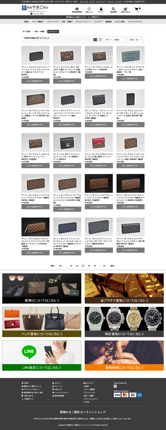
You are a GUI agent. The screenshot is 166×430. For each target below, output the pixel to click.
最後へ (113, 266)
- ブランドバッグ (89, 392)
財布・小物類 (66, 22)
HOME (25, 383)
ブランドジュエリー (82, 22)
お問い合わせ (28, 396)
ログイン (57, 383)
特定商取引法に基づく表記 (33, 392)
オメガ (63, 1)
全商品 (26, 22)
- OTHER (86, 402)
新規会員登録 (59, 396)
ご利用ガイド (95, 17)
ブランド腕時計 (37, 22)
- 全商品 (86, 386)
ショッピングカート (61, 392)
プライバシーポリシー (31, 389)
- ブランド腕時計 (89, 389)
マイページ (58, 386)
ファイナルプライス (135, 22)
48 (89, 266)
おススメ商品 (120, 22)
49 (95, 266)
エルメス (81, 1)
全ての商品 (26, 31)
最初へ (53, 266)
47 (83, 266)
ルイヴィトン (72, 1)
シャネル (89, 1)
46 (77, 266)
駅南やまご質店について (77, 17)
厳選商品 (108, 22)
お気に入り (58, 389)
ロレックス (56, 1)
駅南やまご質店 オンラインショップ (83, 412)
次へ (104, 266)
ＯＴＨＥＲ (98, 22)
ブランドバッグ (52, 22)
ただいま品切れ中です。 (35, 81)
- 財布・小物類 (88, 396)
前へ (61, 266)
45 (71, 266)
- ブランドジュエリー (90, 399)
